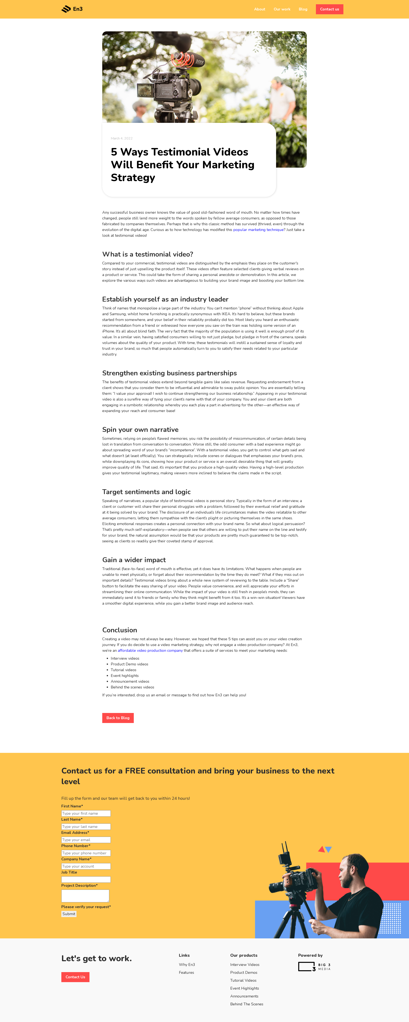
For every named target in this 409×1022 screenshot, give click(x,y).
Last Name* (72, 819)
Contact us (329, 9)
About (259, 9)
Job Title (69, 872)
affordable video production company (150, 650)
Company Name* (76, 859)
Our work (282, 9)
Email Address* (75, 832)
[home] (72, 6)
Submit (69, 913)
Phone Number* (76, 845)
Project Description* (79, 885)
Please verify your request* (86, 906)
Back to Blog (118, 717)
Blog (303, 9)
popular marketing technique (258, 229)
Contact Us (75, 977)
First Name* (72, 806)
